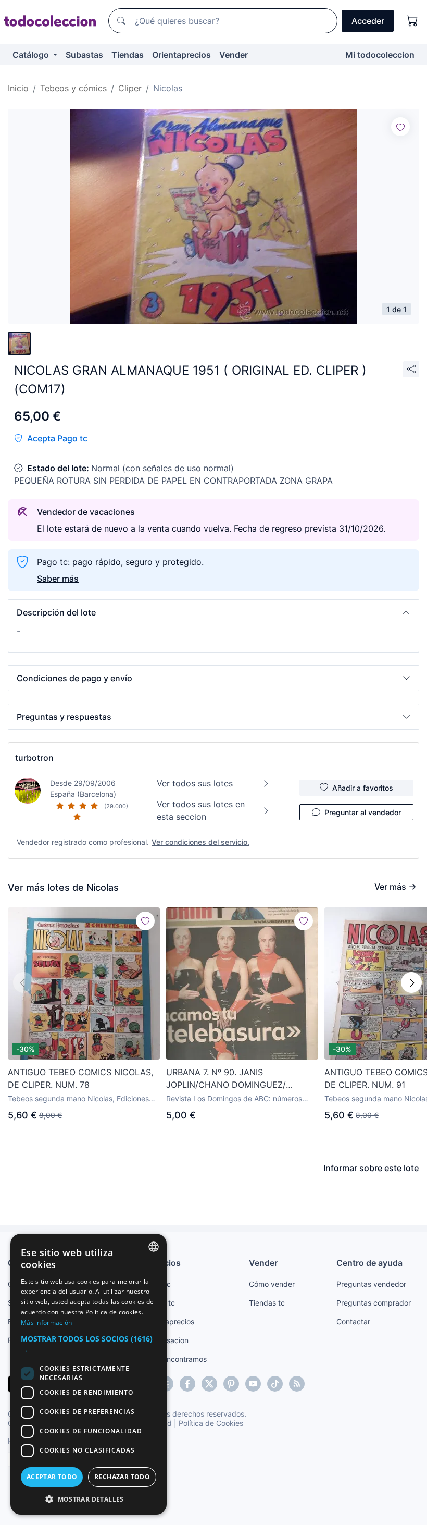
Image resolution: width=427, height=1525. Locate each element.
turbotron (34, 758)
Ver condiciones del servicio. (200, 842)
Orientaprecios (181, 55)
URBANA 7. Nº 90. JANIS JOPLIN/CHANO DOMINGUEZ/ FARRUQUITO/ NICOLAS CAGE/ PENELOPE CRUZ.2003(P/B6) (228, 1079)
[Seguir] (400, 126)
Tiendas (127, 55)
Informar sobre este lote (371, 1168)
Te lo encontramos (175, 1359)
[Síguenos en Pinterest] (231, 1384)
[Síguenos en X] (209, 1384)
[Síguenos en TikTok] (275, 1384)
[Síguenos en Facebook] (187, 1384)
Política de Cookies (211, 1423)
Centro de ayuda (369, 1263)
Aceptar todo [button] (52, 1476)
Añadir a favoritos (362, 787)
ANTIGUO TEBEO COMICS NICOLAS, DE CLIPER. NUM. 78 (80, 1078)
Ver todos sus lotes (195, 783)
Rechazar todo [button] (122, 1476)
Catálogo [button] (31, 55)
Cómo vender (272, 1284)
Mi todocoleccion (380, 55)
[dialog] (88, 1374)
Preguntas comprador (373, 1302)
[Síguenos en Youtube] (253, 1384)
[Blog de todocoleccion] (297, 1384)
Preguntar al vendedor (362, 812)
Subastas (84, 55)
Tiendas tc (267, 1302)
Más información (46, 1322)
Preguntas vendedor (371, 1284)
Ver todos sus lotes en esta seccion (201, 810)
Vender (233, 55)
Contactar (353, 1321)
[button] (213, 612)
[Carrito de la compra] (412, 21)
